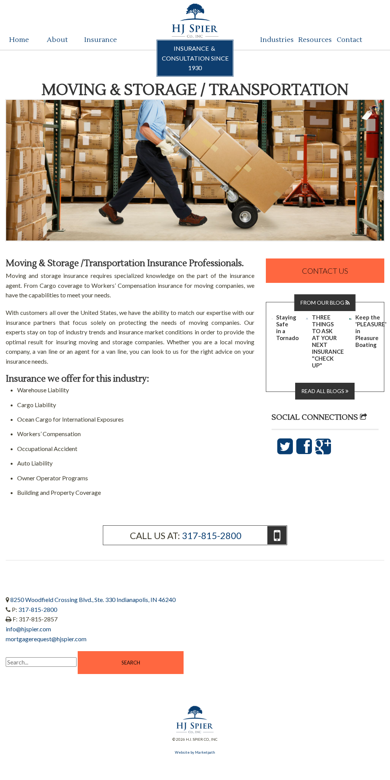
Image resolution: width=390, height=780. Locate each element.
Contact (349, 39)
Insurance (96, 39)
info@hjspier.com (28, 628)
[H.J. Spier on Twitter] (285, 450)
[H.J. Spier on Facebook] (304, 450)
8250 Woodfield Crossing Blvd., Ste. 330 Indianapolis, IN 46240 (93, 599)
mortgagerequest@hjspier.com (46, 638)
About (57, 39)
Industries (272, 39)
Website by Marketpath (195, 752)
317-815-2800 (211, 535)
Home (19, 39)
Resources (310, 39)
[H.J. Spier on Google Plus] (323, 450)
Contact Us (325, 270)
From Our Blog (322, 302)
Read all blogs (323, 391)
